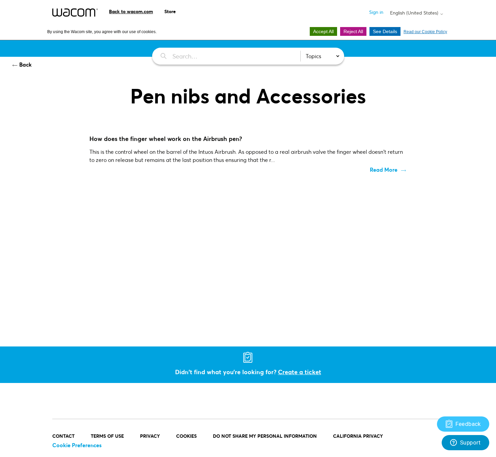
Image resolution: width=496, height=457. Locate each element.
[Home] (75, 12)
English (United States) (415, 13)
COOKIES (186, 436)
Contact (63, 436)
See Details (385, 31)
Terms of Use (107, 436)
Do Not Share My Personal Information (265, 436)
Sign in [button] (376, 12)
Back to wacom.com (131, 11)
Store (170, 11)
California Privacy (358, 436)
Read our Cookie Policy (425, 31)
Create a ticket (299, 372)
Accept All (323, 31)
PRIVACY (150, 436)
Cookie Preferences (77, 445)
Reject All (353, 31)
